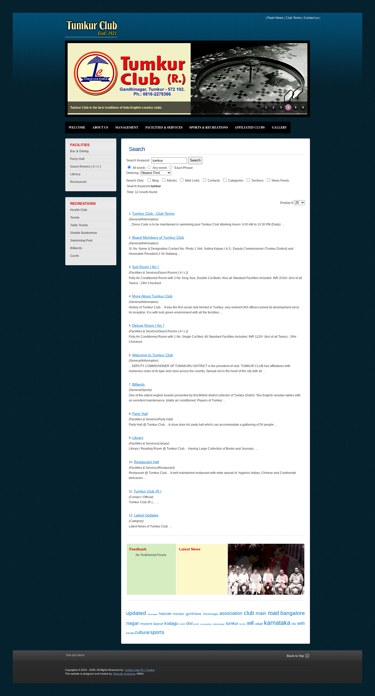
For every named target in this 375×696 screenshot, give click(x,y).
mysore (146, 624)
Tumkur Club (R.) (147, 491)
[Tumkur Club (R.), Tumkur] (91, 35)
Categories (236, 180)
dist (189, 623)
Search (195, 160)
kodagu (171, 623)
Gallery (279, 127)
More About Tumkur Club (152, 296)
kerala (130, 633)
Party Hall (77, 159)
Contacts (214, 180)
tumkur (232, 623)
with (301, 623)
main (261, 613)
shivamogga (210, 613)
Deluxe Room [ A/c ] (148, 325)
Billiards (138, 384)
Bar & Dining (79, 151)
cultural (142, 632)
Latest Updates (146, 515)
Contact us (311, 18)
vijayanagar (219, 624)
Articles (172, 180)
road (273, 613)
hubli (182, 624)
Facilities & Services (164, 127)
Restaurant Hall (146, 462)
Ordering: (133, 173)
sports (157, 632)
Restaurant (78, 182)
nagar (132, 623)
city (293, 624)
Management (126, 127)
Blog (155, 180)
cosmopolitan (205, 624)
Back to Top (295, 656)
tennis (242, 624)
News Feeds (280, 180)
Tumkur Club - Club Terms (153, 213)
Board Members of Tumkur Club (158, 237)
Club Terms (294, 18)
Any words (160, 168)
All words (139, 168)
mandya (178, 614)
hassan (165, 613)
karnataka (277, 622)
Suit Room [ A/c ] (145, 267)
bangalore (292, 613)
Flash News (275, 18)
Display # (287, 203)
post (196, 624)
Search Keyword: (138, 160)
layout (158, 624)
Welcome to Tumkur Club (152, 355)
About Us (100, 127)
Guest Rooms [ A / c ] (85, 166)
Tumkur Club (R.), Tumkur (139, 669)
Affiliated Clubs (250, 127)
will (250, 623)
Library (75, 174)
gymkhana (193, 614)
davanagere (153, 614)
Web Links (192, 180)
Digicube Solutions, (124, 673)
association (230, 613)
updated (136, 613)
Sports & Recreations (208, 127)
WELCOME (77, 127)
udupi (259, 624)
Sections (258, 180)
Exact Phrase (183, 168)
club (249, 613)
